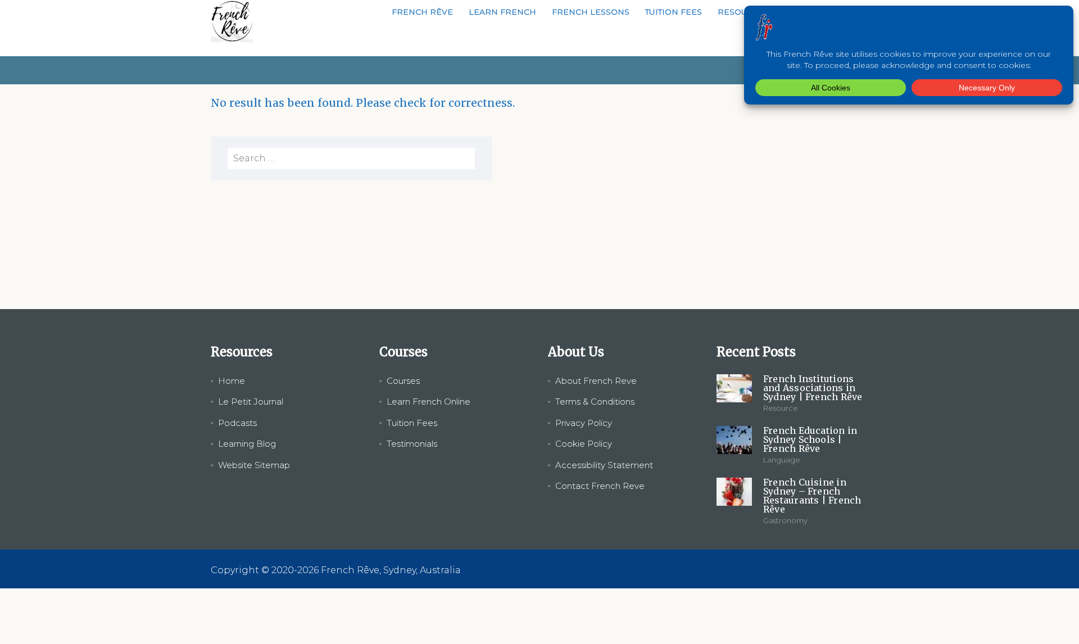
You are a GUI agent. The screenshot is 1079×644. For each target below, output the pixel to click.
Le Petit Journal (250, 401)
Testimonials (412, 443)
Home (231, 380)
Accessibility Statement (604, 465)
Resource (780, 407)
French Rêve (422, 12)
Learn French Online (428, 401)
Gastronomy (785, 520)
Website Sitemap (254, 465)
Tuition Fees (673, 12)
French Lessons (590, 12)
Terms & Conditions (594, 401)
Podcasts (237, 423)
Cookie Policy (583, 443)
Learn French (502, 12)
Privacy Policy (583, 423)
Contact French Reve (600, 485)
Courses (403, 380)
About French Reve (596, 380)
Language (781, 459)
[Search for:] (351, 158)
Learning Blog (247, 443)
